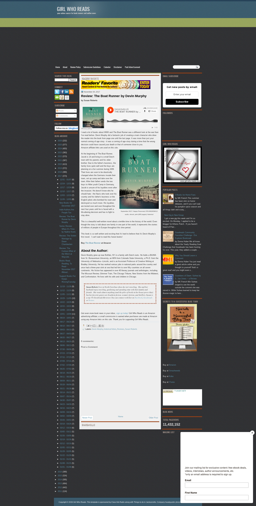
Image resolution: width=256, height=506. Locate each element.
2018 (60, 172)
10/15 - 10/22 (66, 306)
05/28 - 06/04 (66, 384)
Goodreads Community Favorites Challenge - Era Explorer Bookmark (186, 235)
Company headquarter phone (169, 502)
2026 (60, 141)
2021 (60, 160)
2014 (60, 479)
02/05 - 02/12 (66, 447)
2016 (60, 472)
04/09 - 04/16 (66, 412)
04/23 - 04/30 (66, 404)
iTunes (172, 382)
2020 (60, 164)
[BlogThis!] (94, 325)
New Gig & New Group (174, 215)
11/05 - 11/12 (66, 294)
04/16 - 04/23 (66, 408)
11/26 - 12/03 (66, 199)
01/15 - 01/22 (66, 459)
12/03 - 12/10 (66, 195)
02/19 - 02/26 (66, 439)
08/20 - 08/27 (66, 337)
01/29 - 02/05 (66, 451)
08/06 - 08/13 (66, 345)
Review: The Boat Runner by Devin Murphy (67, 219)
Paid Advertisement (132, 67)
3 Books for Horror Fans (185, 195)
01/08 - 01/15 (66, 463)
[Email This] (91, 325)
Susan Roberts (131, 329)
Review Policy (75, 67)
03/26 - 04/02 (66, 420)
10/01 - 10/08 (66, 314)
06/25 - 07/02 (66, 369)
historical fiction (110, 329)
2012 (60, 487)
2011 (60, 491)
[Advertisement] (128, 41)
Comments (63, 116)
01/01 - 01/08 (66, 467)
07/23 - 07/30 (66, 353)
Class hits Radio (118, 502)
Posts (61, 111)
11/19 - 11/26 (66, 286)
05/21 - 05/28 (66, 388)
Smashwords (174, 371)
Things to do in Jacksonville (145, 502)
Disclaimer (118, 67)
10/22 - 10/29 (66, 302)
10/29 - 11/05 (66, 298)
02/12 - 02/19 (66, 443)
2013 (60, 483)
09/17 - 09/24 (66, 322)
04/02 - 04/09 (66, 416)
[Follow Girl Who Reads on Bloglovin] (67, 130)
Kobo (171, 376)
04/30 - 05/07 (66, 400)
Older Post (153, 418)
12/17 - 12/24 (66, 187)
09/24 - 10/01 (66, 318)
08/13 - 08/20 (66, 341)
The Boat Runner (93, 243)
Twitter (91, 300)
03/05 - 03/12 (66, 432)
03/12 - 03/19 (66, 428)
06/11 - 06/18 (66, 377)
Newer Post (87, 418)
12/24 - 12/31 (66, 183)
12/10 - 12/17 (66, 191)
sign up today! (122, 313)
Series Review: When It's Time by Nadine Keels (67, 229)
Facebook (139, 297)
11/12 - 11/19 (66, 290)
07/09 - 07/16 (66, 361)
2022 (60, 156)
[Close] (252, 433)
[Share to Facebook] (99, 325)
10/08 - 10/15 (66, 310)
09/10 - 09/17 (66, 326)
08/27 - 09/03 (66, 334)
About (65, 67)
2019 (60, 168)
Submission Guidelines (92, 67)
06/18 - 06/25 (66, 373)
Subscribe (182, 101)
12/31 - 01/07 (66, 179)
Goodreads (147, 297)
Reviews (120, 329)
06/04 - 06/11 (66, 381)
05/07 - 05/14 (66, 396)
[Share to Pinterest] (102, 325)
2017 (60, 176)
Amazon (172, 365)
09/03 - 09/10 (66, 330)
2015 (60, 475)
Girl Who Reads (73, 9)
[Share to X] (97, 325)
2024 (60, 148)
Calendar (107, 67)
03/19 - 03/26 (66, 424)
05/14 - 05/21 (66, 392)
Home (57, 67)
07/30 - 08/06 (66, 349)
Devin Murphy (97, 329)
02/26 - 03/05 (66, 436)
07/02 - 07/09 (66, 365)
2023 (60, 152)
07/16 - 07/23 (66, 357)
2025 (60, 145)
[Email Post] (87, 325)
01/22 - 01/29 (66, 455)
